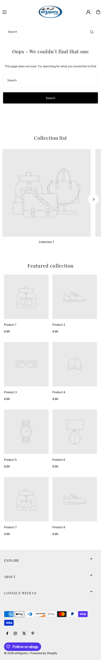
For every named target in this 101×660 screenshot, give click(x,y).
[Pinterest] (32, 633)
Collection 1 (46, 242)
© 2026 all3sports (15, 653)
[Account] (88, 12)
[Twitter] (24, 633)
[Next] (93, 199)
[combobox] (50, 31)
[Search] (91, 31)
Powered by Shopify (44, 653)
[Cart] (98, 12)
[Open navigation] (18, 11)
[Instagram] (15, 633)
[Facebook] (7, 633)
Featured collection (50, 265)
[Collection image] (46, 193)
